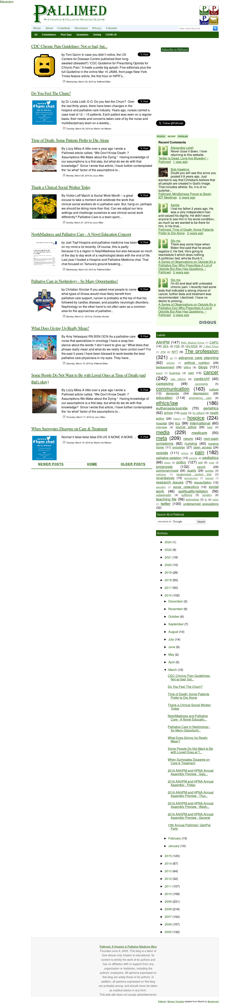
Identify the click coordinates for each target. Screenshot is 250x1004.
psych (201, 466)
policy (181, 461)
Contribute (63, 28)
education (164, 397)
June (172, 647)
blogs (203, 366)
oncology (178, 447)
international (200, 422)
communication (172, 388)
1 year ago (180, 161)
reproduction (191, 478)
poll (200, 462)
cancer (211, 371)
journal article (186, 427)
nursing (191, 443)
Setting (97, 34)
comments (201, 384)
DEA (166, 346)
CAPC (214, 342)
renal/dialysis (165, 478)
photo (167, 462)
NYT (175, 351)
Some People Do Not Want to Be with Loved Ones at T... (190, 750)
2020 (168, 565)
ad (171, 358)
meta (161, 437)
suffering (186, 495)
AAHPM (163, 342)
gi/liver (168, 412)
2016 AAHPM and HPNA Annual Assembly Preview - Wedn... (190, 805)
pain (199, 452)
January (174, 846)
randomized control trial (193, 474)
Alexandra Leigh (182, 147)
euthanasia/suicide (172, 407)
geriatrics (211, 407)
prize (211, 462)
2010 (168, 894)
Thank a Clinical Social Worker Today (60, 187)
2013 (168, 871)
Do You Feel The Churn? (51, 93)
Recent (172, 136)
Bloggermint (213, 1001)
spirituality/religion (193, 491)
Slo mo (175, 240)
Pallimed (162, 1001)
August (173, 631)
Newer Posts (51, 464)
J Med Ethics (211, 346)
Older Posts (133, 464)
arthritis (170, 363)
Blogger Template (176, 1001)
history (177, 418)
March (173, 669)
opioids (162, 452)
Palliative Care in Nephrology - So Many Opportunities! (74, 281)
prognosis (164, 466)
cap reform (178, 379)
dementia (172, 393)
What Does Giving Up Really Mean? (60, 328)
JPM (163, 352)
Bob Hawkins (180, 169)
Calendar (111, 28)
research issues (170, 482)
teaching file (166, 499)
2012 (168, 878)
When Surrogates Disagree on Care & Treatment (69, 428)
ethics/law (167, 402)
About (49, 28)
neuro (188, 438)
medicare (199, 432)
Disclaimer (81, 28)
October (174, 616)
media (163, 431)
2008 (168, 909)
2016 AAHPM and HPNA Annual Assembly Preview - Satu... (190, 772)
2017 (168, 587)
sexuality (161, 487)
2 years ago (187, 197)
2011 (168, 886)
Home (37, 28)
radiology (161, 474)
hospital (161, 423)
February (175, 838)
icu (177, 422)
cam (191, 373)
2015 (168, 856)
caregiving (164, 383)
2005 (168, 932)
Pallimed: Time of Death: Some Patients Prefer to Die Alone (186, 231)
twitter (166, 503)
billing (187, 367)
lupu (209, 427)
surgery (207, 495)
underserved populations (201, 504)
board (159, 373)
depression (201, 393)
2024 (168, 542)
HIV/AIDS (192, 346)
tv (206, 499)
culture (214, 389)
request (209, 478)
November (176, 609)
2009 (168, 901)
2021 (168, 557)
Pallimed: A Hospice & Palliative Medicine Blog (128, 946)
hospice (195, 417)
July (171, 639)
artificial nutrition (197, 362)
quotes (209, 470)
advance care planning (199, 357)
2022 (168, 549)
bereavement (165, 367)
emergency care (200, 398)
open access (202, 447)
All (35, 34)
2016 (168, 595)
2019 (168, 572)
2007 (168, 916)
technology (192, 499)
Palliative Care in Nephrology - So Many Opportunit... (189, 728)
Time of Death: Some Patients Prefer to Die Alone (70, 140)
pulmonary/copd (167, 470)
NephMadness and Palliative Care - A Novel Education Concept (81, 234)
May (171, 654)
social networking (186, 487)
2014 (168, 863)
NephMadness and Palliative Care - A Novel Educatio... (188, 718)
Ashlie (175, 205)
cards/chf (201, 378)
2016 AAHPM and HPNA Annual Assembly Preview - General (190, 816)
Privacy (97, 28)
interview (161, 427)
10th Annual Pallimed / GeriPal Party (189, 827)
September (176, 624)
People (161, 136)
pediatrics (210, 457)
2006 (168, 924)
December (176, 601)
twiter (215, 499)
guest (183, 413)
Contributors (49, 34)
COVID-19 (111, 34)
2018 (168, 580)
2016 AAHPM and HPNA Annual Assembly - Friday (190, 783)
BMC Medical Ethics (192, 342)
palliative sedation (168, 458)
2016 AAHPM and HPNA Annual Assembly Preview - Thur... (190, 794)
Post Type (66, 34)
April (172, 662)
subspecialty (163, 495)
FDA (177, 346)
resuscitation (203, 482)
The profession (202, 350)
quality (191, 470)
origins (184, 453)
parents (193, 458)
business (174, 373)
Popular (183, 136)
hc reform (199, 413)
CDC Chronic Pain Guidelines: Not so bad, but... (69, 46)
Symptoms (82, 34)
